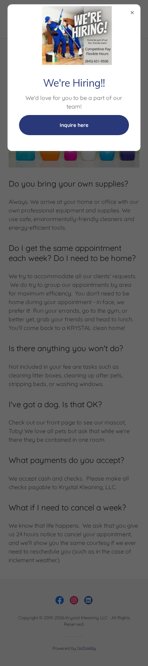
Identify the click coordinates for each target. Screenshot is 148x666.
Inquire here (74, 125)
